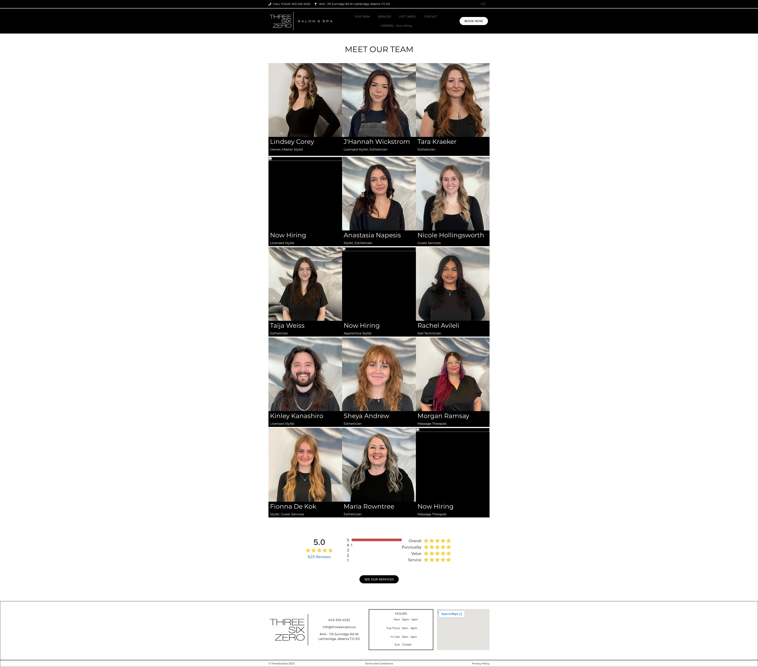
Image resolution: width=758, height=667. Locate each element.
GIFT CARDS (407, 16)
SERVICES (384, 16)
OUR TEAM (362, 16)
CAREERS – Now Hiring (396, 25)
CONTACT (430, 16)
